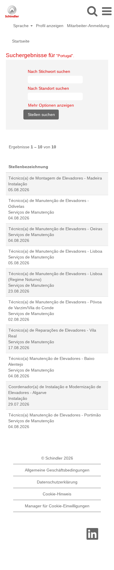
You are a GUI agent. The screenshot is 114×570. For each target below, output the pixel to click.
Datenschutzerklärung (57, 482)
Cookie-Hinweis (57, 494)
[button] (106, 11)
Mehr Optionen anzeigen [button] (51, 105)
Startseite (21, 41)
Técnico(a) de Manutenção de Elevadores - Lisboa (55, 251)
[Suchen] (92, 11)
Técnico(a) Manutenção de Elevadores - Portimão (54, 415)
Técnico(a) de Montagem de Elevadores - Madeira (55, 178)
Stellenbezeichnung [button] (28, 166)
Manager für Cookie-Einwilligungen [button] (57, 506)
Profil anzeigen (49, 25)
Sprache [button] (21, 25)
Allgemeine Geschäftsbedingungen (57, 470)
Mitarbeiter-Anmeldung (88, 25)
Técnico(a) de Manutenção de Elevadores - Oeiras (55, 228)
